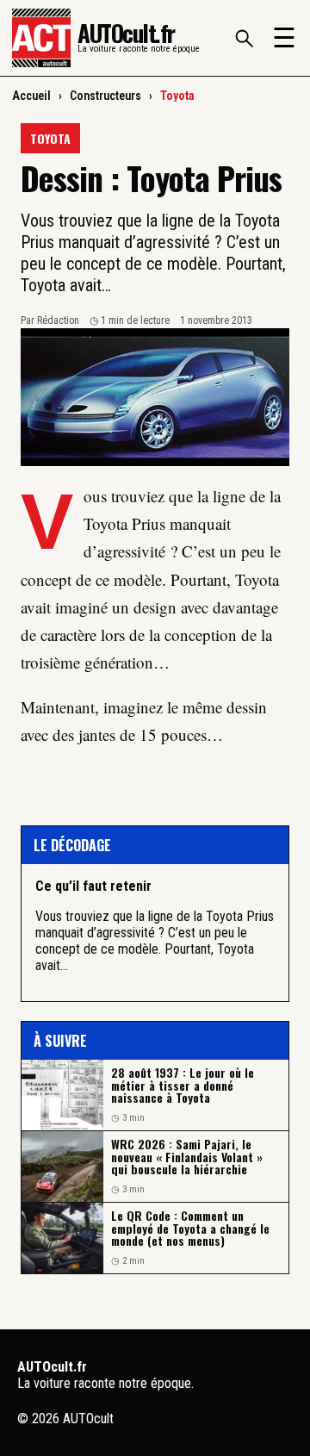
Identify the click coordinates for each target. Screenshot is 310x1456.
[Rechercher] (243, 38)
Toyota (177, 96)
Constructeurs (105, 96)
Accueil (31, 96)
